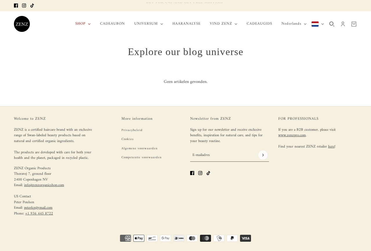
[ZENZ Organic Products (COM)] (22, 24)
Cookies (127, 139)
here (331, 146)
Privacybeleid (132, 130)
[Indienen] (263, 155)
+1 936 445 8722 (39, 213)
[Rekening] (343, 24)
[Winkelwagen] (354, 24)
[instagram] (24, 5)
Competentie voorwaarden (141, 157)
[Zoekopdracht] (332, 24)
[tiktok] (32, 5)
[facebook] (16, 5)
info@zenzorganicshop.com (44, 185)
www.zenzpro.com (292, 135)
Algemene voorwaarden (139, 148)
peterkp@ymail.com (38, 207)
